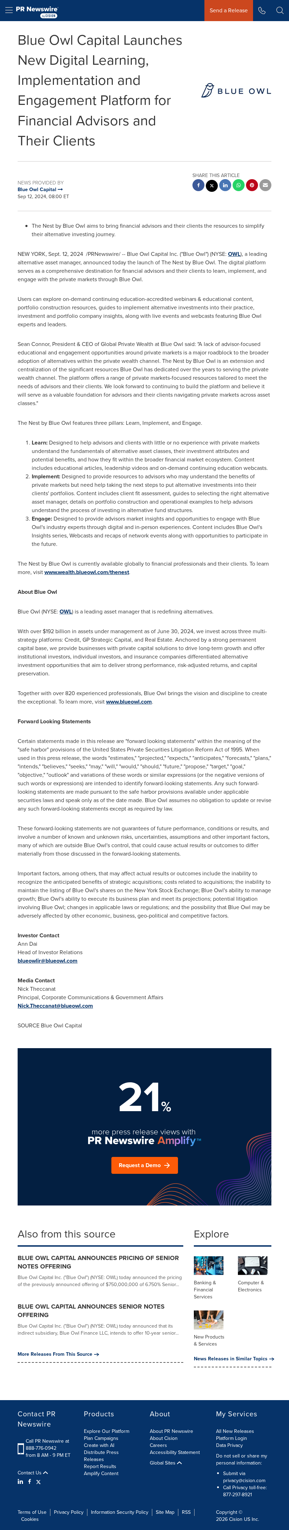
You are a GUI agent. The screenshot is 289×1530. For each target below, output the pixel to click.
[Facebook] (29, 1481)
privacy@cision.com (244, 1480)
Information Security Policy (119, 1512)
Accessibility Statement (175, 1452)
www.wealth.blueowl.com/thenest (86, 572)
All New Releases (235, 1431)
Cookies (30, 1519)
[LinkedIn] (21, 1481)
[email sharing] (265, 186)
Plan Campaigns (101, 1438)
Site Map (165, 1512)
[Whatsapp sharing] (239, 186)
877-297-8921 (237, 1494)
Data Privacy (229, 1445)
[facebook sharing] (198, 186)
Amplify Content (101, 1473)
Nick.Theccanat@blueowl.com (55, 1006)
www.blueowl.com (129, 702)
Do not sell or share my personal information (241, 1459)
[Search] (280, 10)
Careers (158, 1445)
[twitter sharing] (212, 187)
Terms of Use (32, 1512)
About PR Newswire (171, 1431)
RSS (186, 1512)
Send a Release (229, 10)
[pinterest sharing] (252, 186)
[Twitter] (38, 1481)
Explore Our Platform (106, 1431)
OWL (234, 254)
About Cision (164, 1438)
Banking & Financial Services (205, 1290)
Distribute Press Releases (101, 1456)
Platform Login (231, 1438)
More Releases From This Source (55, 1354)
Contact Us (30, 1473)
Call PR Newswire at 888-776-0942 (47, 1444)
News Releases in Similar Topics (231, 1358)
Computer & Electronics (251, 1286)
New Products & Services (209, 1340)
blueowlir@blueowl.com (48, 961)
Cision (235, 1519)
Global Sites (163, 1463)
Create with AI (99, 1445)
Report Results (100, 1466)
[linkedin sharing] (225, 186)
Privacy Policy (69, 1512)
